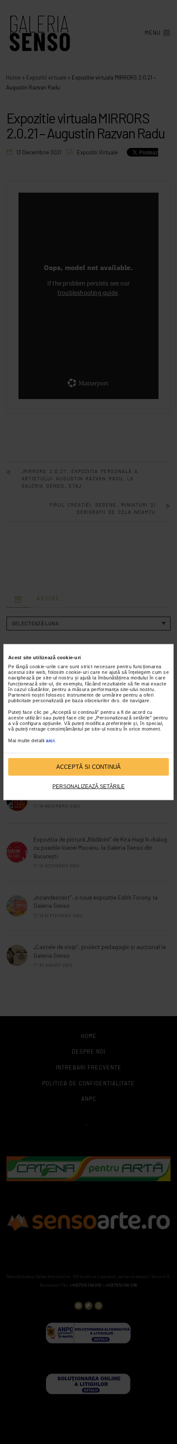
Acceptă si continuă (88, 766)
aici (50, 740)
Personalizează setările (88, 786)
